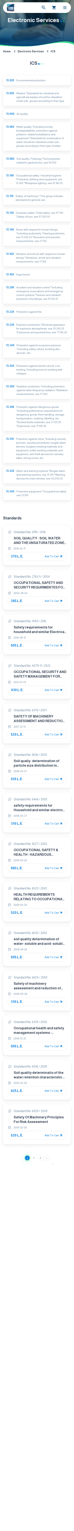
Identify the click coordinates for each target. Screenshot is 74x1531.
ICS (53, 51)
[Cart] (54, 7)
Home (7, 51)
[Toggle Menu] (65, 7)
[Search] (43, 7)
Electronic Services (31, 51)
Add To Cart (52, 556)
